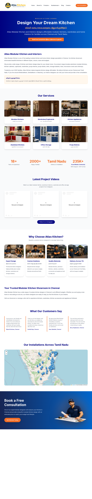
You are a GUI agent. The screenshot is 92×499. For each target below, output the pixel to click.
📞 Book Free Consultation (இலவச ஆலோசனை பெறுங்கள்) (46, 39)
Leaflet (73, 384)
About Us (39, 5)
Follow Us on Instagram (46, 222)
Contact (68, 5)
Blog (62, 5)
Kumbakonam (55, 5)
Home (33, 5)
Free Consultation (81, 5)
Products (46, 5)
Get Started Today (12, 420)
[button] (49, 368)
